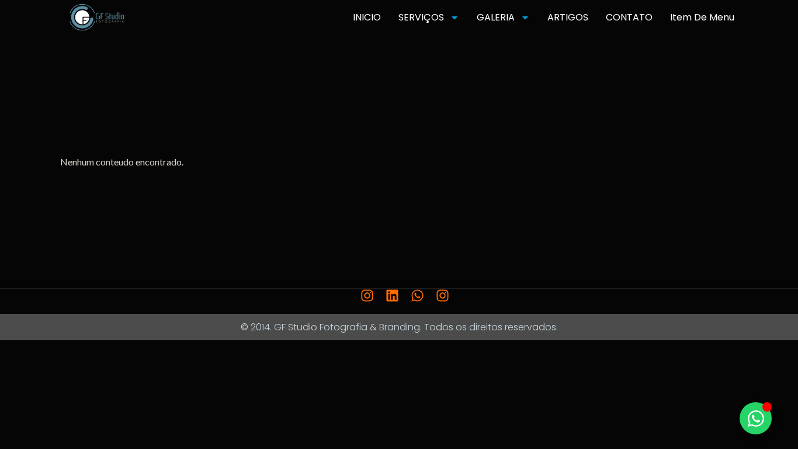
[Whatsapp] (417, 295)
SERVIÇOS (421, 17)
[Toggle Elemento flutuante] (756, 418)
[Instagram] (367, 295)
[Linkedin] (392, 295)
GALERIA (496, 17)
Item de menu (702, 17)
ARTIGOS (567, 17)
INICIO (367, 17)
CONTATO (629, 17)
